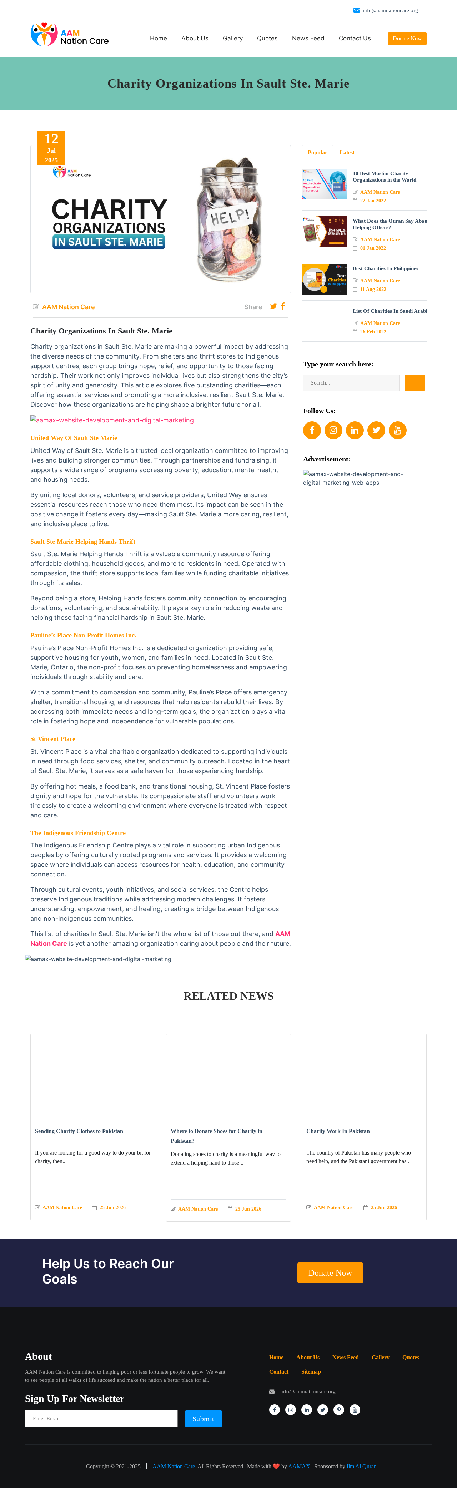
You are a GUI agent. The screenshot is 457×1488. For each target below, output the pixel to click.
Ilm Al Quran (362, 1466)
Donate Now (407, 38)
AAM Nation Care (173, 1466)
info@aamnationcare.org (390, 10)
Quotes (267, 38)
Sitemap (311, 1372)
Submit (203, 1419)
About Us (195, 38)
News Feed (308, 38)
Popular (317, 152)
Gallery (233, 38)
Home (158, 38)
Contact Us (355, 38)
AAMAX (299, 1466)
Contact (278, 1372)
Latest (347, 152)
